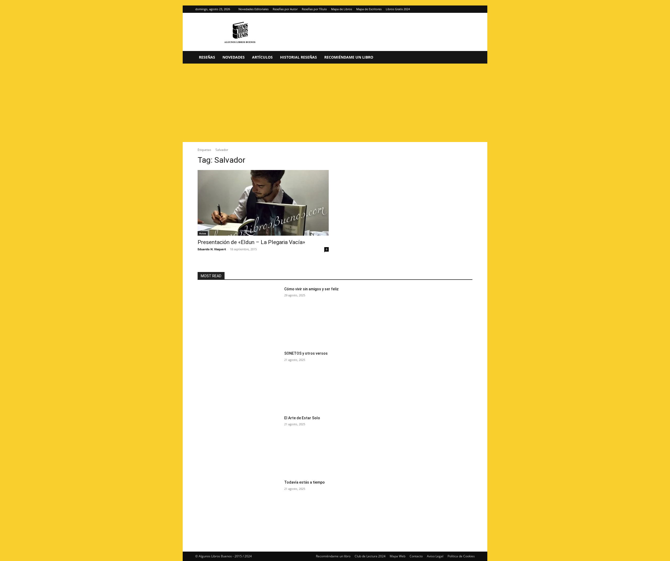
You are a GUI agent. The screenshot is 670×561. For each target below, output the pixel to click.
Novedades (233, 57)
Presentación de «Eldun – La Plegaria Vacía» (251, 242)
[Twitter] (471, 9)
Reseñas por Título (314, 9)
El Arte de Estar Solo (302, 418)
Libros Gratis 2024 (398, 9)
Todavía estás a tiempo (304, 482)
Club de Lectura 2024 (370, 556)
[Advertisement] (335, 102)
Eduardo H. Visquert (212, 249)
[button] (468, 57)
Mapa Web (397, 556)
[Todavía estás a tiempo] (239, 509)
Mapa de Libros (341, 9)
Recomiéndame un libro (348, 57)
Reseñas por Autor (285, 9)
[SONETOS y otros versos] (239, 380)
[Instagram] (462, 9)
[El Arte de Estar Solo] (239, 444)
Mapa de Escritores (369, 9)
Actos (202, 233)
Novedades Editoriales (253, 9)
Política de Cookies (461, 556)
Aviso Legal (435, 556)
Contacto (416, 556)
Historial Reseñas (298, 57)
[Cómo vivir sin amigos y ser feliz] (239, 315)
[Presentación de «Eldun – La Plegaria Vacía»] (263, 203)
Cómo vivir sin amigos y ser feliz (311, 289)
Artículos (262, 57)
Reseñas (207, 57)
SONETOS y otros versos (306, 353)
